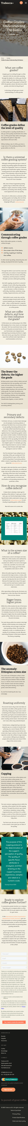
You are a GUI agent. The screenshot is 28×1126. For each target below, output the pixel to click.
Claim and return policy (19, 1121)
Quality (8, 58)
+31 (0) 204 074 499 (8, 1074)
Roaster (3, 1036)
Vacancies (4, 1041)
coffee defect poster (16, 500)
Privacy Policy (16, 1114)
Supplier (3, 1038)
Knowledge (4, 1051)
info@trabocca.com (6, 1072)
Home (2, 58)
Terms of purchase (16, 1110)
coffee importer (19, 202)
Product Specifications (18, 1117)
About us (3, 1053)
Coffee (3, 1049)
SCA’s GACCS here (17, 463)
